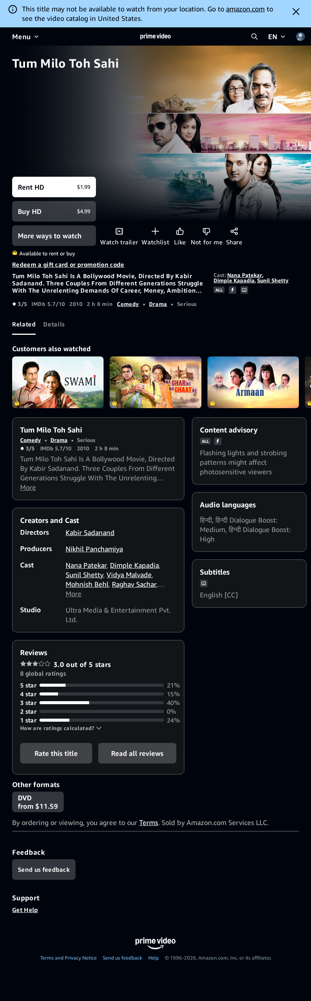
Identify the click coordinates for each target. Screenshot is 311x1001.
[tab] (24, 324)
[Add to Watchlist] (155, 231)
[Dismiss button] (296, 11)
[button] (61, 728)
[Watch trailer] (119, 231)
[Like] (180, 231)
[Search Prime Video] (254, 36)
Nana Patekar (244, 275)
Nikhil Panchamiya (94, 549)
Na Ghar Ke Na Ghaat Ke (155, 382)
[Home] (155, 36)
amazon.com (245, 9)
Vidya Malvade (129, 574)
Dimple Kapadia (234, 280)
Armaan (253, 382)
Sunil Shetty (273, 280)
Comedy (128, 304)
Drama (158, 304)
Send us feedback (122, 958)
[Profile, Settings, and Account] (300, 36)
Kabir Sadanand (90, 532)
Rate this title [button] (56, 753)
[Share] (234, 231)
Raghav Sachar (134, 584)
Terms (148, 822)
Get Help (25, 910)
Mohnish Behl (87, 584)
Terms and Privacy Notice (68, 958)
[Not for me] (206, 231)
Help (153, 958)
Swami (58, 382)
